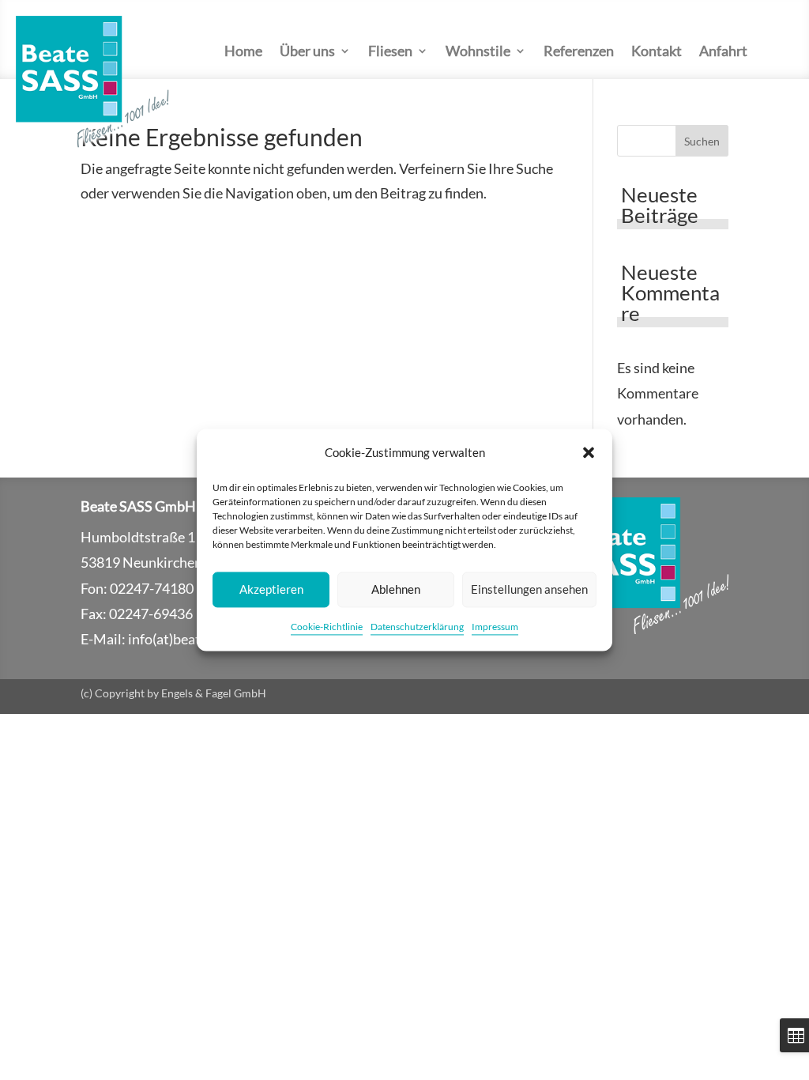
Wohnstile (478, 52)
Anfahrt (723, 52)
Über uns (307, 52)
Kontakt (656, 52)
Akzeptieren (271, 590)
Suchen (702, 141)
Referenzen (579, 52)
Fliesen (390, 52)
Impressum (495, 627)
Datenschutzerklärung (417, 627)
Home (243, 52)
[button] (588, 453)
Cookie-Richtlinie (327, 627)
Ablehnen (395, 590)
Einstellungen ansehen (529, 590)
